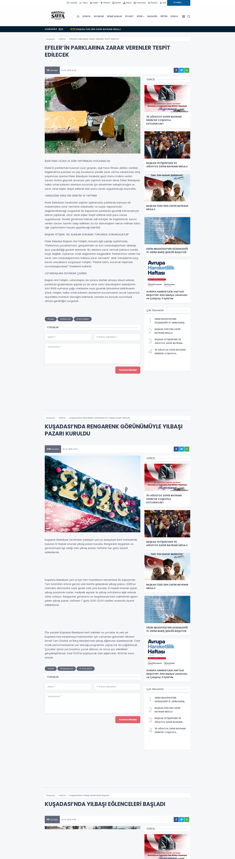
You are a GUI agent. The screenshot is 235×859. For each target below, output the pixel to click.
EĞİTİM (163, 16)
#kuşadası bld (66, 668)
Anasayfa (50, 39)
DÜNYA (174, 16)
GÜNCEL (86, 16)
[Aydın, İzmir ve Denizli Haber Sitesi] (58, 16)
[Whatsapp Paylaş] (186, 70)
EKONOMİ (99, 16)
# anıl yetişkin (83, 319)
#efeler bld (65, 319)
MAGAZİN (152, 16)
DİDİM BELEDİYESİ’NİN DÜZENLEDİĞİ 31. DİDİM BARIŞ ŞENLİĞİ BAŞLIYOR (115, 29)
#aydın (50, 319)
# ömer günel (85, 668)
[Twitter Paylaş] (181, 70)
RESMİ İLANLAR (114, 16)
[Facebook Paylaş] (176, 70)
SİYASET (129, 16)
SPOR (139, 16)
